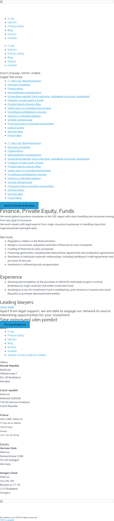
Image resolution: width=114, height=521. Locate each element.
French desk (15, 135)
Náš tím (12, 22)
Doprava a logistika (19, 84)
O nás (11, 18)
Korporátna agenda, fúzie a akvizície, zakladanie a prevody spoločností (49, 96)
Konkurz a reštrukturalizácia (24, 115)
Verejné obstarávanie (20, 119)
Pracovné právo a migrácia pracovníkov (31, 123)
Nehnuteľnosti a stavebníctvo (24, 92)
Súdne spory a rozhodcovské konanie (29, 108)
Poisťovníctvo (15, 88)
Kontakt (12, 38)
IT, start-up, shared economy (24, 80)
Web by (7, 520)
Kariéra (12, 34)
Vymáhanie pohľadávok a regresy (27, 111)
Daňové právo (16, 127)
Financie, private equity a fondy (26, 100)
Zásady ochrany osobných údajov (27, 354)
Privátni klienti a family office (24, 104)
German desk (15, 131)
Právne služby (16, 26)
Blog (10, 30)
